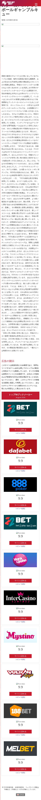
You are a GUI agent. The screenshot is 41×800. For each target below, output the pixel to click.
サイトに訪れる (20, 430)
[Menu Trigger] (36, 4)
